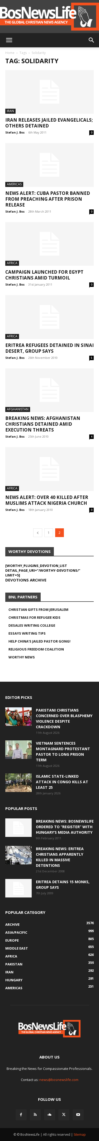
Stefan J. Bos (15, 132)
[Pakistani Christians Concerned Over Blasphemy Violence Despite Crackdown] (18, 716)
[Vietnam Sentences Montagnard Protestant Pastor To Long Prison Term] (18, 749)
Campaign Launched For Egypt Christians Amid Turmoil (44, 275)
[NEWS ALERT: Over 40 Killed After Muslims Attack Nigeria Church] (49, 469)
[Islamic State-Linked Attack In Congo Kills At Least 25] (18, 782)
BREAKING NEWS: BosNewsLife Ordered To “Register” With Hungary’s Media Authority (65, 827)
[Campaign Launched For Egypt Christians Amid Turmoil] (49, 244)
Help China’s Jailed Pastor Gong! (39, 641)
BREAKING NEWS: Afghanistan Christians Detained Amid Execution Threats (42, 424)
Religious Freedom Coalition (36, 649)
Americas (14, 184)
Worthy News (21, 657)
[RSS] (35, 1115)
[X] (64, 1115)
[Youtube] (78, 1115)
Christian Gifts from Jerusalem (38, 609)
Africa (12, 263)
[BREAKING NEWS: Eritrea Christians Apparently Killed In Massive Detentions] (18, 855)
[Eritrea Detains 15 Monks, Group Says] (18, 888)
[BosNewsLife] (49, 16)
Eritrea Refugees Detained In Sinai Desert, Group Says (49, 348)
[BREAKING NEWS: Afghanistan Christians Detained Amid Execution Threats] (49, 390)
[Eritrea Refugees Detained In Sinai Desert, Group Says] (49, 317)
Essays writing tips (27, 633)
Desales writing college (31, 625)
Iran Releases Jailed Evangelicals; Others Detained (49, 123)
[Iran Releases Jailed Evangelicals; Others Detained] (49, 92)
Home (10, 53)
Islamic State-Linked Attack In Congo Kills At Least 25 (62, 782)
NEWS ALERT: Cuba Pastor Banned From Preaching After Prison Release (47, 199)
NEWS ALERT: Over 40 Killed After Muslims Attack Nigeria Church (46, 500)
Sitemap (80, 1134)
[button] (9, 40)
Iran (10, 111)
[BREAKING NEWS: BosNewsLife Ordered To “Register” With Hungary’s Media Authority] (18, 827)
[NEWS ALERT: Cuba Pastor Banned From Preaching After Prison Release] (49, 165)
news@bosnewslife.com (58, 1079)
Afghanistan (18, 409)
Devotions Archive (25, 580)
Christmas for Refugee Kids (34, 617)
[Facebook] (21, 1115)
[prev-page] (37, 532)
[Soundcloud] (49, 1115)
